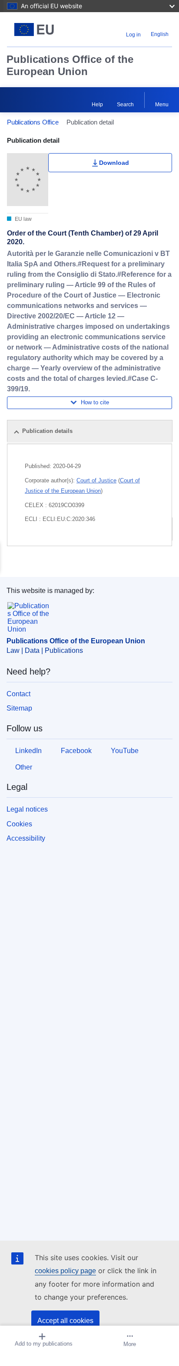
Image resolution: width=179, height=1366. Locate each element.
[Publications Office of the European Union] (36, 29)
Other (23, 767)
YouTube (125, 750)
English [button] (160, 34)
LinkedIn (28, 750)
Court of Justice (96, 480)
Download (114, 162)
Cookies (19, 824)
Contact (18, 694)
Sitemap (19, 708)
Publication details (47, 431)
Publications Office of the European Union (70, 65)
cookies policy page (65, 1270)
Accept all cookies (65, 1320)
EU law (22, 219)
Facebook (76, 750)
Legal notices (27, 809)
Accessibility (26, 838)
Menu (162, 105)
